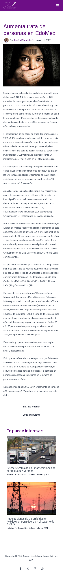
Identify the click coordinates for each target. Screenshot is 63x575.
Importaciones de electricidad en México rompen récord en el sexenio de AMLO (30, 521)
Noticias (10, 474)
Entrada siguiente (31, 414)
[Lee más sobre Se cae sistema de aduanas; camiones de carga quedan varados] (31, 450)
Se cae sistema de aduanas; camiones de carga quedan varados (31, 469)
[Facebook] (20, 568)
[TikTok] (42, 568)
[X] (27, 568)
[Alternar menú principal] (57, 5)
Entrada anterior (31, 406)
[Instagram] (35, 568)
